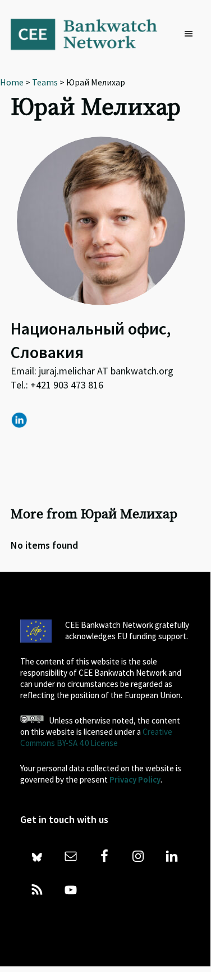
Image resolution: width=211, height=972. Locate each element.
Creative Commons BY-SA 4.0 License (96, 737)
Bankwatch (91, 33)
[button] (191, 34)
